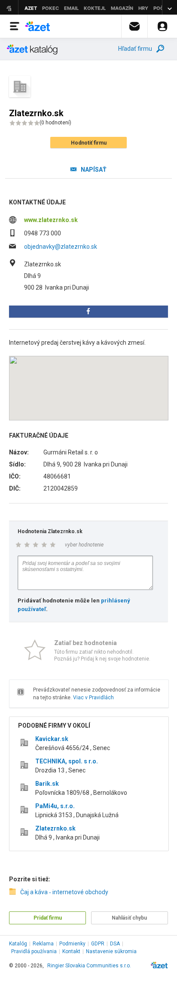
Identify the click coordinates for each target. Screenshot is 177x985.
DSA (115, 944)
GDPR (97, 944)
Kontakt (71, 951)
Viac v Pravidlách (93, 698)
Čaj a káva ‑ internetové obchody (64, 892)
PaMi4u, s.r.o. (55, 806)
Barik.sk (47, 783)
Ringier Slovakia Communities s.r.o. (89, 966)
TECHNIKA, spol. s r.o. (66, 761)
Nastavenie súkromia (111, 951)
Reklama (43, 944)
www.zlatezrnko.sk (51, 219)
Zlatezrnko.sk (55, 828)
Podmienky (72, 944)
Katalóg (18, 944)
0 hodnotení (55, 123)
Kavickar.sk (51, 738)
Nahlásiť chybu (129, 918)
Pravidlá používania (34, 951)
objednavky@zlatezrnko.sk (60, 246)
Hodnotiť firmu (89, 143)
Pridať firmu (48, 918)
